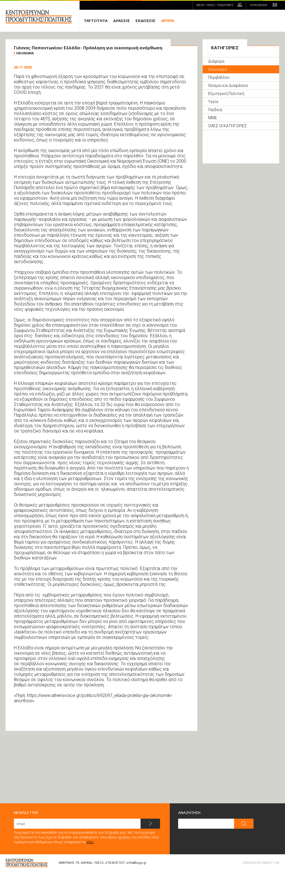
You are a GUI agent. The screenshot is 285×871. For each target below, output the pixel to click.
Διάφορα (216, 61)
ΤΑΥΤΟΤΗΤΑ (95, 20)
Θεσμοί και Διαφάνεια (228, 85)
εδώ (90, 842)
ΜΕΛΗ (215, 5)
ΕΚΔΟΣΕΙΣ (146, 20)
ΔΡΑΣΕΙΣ (121, 20)
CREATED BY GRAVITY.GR (261, 862)
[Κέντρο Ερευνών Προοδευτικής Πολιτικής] (42, 16)
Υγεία (213, 101)
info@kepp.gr (136, 863)
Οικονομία (217, 69)
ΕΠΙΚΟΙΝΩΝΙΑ (258, 5)
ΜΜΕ (212, 118)
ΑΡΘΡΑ (167, 20)
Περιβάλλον (219, 77)
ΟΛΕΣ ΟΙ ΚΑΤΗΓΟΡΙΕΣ (227, 126)
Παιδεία (215, 109)
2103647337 (115, 863)
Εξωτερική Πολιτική (226, 93)
